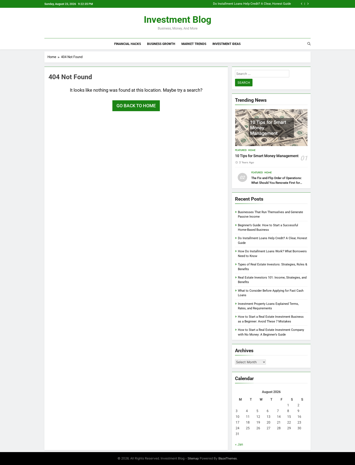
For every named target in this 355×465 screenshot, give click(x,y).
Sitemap (193, 458)
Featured (241, 150)
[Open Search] (309, 43)
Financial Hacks (127, 44)
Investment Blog (177, 19)
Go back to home (136, 105)
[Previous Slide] (301, 4)
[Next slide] (308, 4)
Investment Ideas (226, 44)
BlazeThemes (227, 458)
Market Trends (193, 44)
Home (252, 150)
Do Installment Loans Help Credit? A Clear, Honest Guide (252, 4)
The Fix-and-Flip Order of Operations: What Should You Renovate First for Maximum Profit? (276, 182)
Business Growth (161, 44)
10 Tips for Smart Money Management (267, 156)
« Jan (239, 444)
